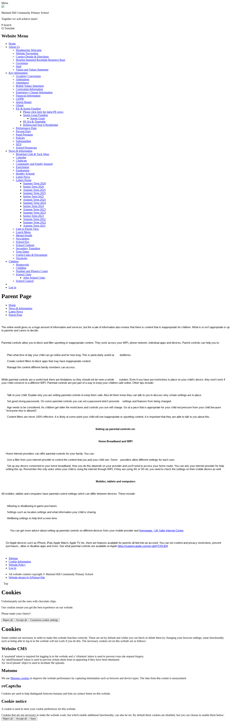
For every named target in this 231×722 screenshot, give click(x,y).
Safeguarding (23, 141)
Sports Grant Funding (35, 115)
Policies (20, 137)
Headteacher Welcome (29, 50)
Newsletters (22, 238)
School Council (25, 280)
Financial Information (28, 95)
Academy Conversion (28, 76)
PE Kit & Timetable (34, 121)
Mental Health (24, 235)
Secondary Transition (28, 248)
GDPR (20, 98)
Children (14, 261)
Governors (22, 63)
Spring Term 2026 (33, 186)
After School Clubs (34, 277)
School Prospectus (26, 147)
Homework (22, 264)
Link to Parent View (27, 228)
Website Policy (17, 564)
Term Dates (22, 251)
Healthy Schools (25, 173)
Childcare (21, 160)
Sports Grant (37, 118)
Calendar (21, 157)
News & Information (20, 150)
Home (12, 43)
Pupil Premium (24, 134)
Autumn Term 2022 (34, 219)
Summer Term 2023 (34, 212)
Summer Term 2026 (34, 183)
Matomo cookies (19, 678)
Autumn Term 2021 (34, 225)
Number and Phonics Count (32, 271)
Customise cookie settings (44, 620)
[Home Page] (2, 6)
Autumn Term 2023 (34, 209)
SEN (18, 144)
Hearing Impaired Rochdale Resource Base (40, 59)
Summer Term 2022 (34, 222)
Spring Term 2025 (33, 196)
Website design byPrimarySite (27, 577)
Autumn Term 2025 (34, 189)
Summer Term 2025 (34, 193)
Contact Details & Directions (32, 56)
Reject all (8, 620)
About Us (14, 46)
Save (33, 718)
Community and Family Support (34, 163)
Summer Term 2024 (34, 202)
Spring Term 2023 (33, 215)
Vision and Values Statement (32, 69)
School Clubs (23, 274)
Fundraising (22, 170)
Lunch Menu (23, 232)
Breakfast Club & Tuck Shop (32, 154)
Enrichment (22, 167)
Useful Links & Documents (31, 254)
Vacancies (21, 258)
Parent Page (15, 314)
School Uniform (25, 245)
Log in (12, 287)
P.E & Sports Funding (28, 108)
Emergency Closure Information (34, 92)
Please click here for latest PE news (43, 111)
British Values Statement (30, 85)
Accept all (21, 620)
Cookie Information (20, 561)
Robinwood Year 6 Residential (40, 124)
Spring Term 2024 (33, 206)
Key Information (18, 72)
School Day (22, 241)
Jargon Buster (24, 102)
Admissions (22, 79)
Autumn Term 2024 (34, 199)
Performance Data (26, 128)
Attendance (22, 82)
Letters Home (23, 180)
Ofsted (19, 105)
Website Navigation (27, 53)
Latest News (23, 176)
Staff (18, 66)
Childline (21, 267)
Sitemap (13, 558)
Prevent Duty (23, 131)
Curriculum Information (29, 89)
